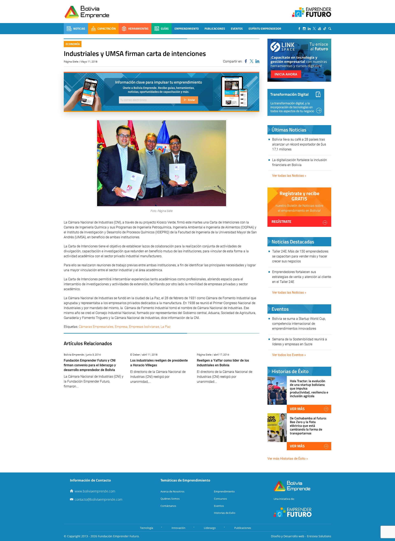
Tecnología (146, 528)
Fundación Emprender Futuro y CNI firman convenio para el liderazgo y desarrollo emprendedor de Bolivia (90, 365)
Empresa (121, 327)
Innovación (178, 528)
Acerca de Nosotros (172, 491)
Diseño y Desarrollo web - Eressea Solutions (301, 536)
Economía (73, 44)
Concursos (220, 498)
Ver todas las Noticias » (289, 176)
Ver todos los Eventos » (289, 355)
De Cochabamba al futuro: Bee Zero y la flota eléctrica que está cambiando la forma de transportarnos (308, 426)
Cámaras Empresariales (96, 327)
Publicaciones (214, 28)
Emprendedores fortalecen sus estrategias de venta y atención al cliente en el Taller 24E (301, 277)
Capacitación (107, 28)
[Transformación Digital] (295, 102)
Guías (165, 28)
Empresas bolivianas (144, 327)
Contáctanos (168, 506)
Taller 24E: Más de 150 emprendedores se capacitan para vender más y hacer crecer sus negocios (300, 256)
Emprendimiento (186, 28)
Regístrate (281, 221)
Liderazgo (210, 528)
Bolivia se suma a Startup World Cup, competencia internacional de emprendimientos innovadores (299, 323)
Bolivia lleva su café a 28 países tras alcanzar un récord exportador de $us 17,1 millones (299, 144)
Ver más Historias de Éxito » (287, 459)
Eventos (237, 28)
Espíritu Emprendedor (265, 28)
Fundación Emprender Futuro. (118, 536)
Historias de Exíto (224, 513)
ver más (297, 409)
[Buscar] (329, 28)
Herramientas (138, 28)
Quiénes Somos (170, 498)
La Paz (166, 327)
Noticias (79, 28)
